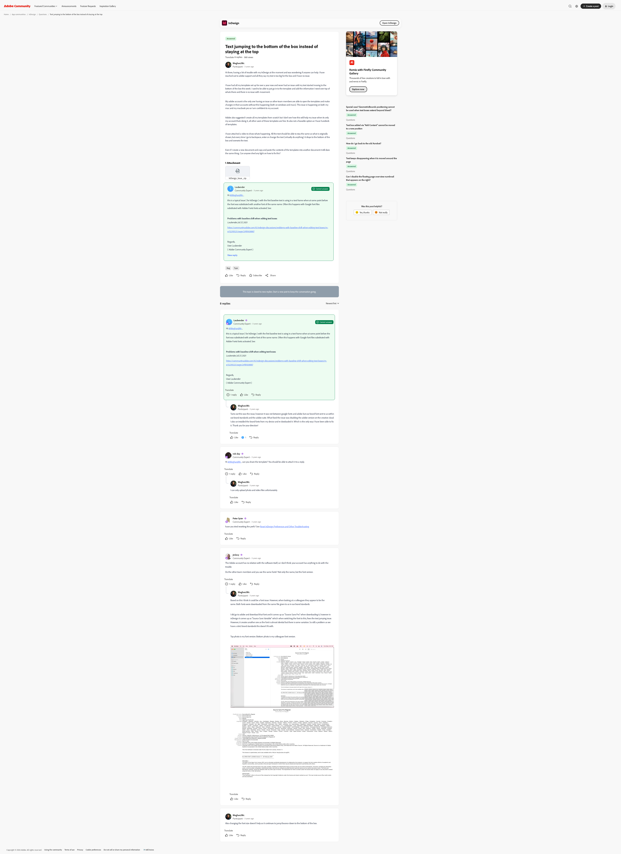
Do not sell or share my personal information (122, 850)
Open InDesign (389, 23)
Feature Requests (88, 6)
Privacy (80, 850)
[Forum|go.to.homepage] (17, 6)
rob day (236, 453)
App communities (19, 14)
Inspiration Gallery (108, 6)
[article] (279, 357)
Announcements (69, 6)
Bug (228, 268)
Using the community (53, 850)
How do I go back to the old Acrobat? (363, 143)
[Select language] (576, 6)
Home (6, 14)
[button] (591, 6)
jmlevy (236, 554)
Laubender (240, 187)
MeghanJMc (238, 63)
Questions (43, 14)
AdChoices (150, 850)
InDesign (32, 14)
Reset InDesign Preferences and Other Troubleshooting (284, 526)
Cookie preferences (93, 850)
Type (236, 268)
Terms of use (70, 850)
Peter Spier (238, 518)
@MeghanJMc (236, 195)
